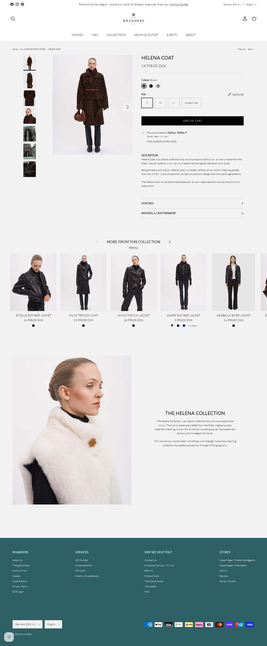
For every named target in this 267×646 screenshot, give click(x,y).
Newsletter (150, 586)
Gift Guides (81, 560)
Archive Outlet (179, 4)
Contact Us (151, 560)
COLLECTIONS (116, 35)
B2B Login (18, 591)
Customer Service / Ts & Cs (159, 565)
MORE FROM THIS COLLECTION (133, 242)
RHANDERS (26, 634)
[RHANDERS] (133, 18)
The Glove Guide (154, 581)
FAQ (147, 591)
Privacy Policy (20, 586)
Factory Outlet (227, 581)
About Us (18, 560)
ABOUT (190, 35)
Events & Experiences (87, 576)
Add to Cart (192, 120)
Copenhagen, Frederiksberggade (236, 560)
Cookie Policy (20, 581)
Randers (223, 576)
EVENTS (172, 35)
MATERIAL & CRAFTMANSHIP (158, 213)
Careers (17, 576)
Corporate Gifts (83, 565)
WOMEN (77, 35)
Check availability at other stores (161, 141)
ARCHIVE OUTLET (146, 35)
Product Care (152, 576)
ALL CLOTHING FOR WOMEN (32, 49)
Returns (149, 570)
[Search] (12, 18)
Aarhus (223, 570)
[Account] (244, 18)
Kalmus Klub (19, 570)
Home (15, 49)
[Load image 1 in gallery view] (92, 105)
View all (134, 248)
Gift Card (80, 570)
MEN (95, 35)
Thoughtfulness (21, 565)
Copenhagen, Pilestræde (232, 565)
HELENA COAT (54, 49)
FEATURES (147, 203)
